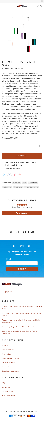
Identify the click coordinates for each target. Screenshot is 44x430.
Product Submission (9, 367)
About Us (5, 345)
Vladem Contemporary (31, 187)
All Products (16, 183)
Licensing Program (8, 362)
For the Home (33, 183)
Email (8, 259)
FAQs (4, 383)
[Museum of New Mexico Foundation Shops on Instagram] (8, 292)
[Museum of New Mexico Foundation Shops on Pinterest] (6, 292)
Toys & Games (18, 187)
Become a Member (8, 350)
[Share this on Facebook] (9, 175)
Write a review (22, 213)
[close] (42, 1)
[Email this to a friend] (20, 175)
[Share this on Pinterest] (15, 175)
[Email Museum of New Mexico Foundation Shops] (11, 292)
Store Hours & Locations (10, 371)
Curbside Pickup (7, 391)
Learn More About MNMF (10, 358)
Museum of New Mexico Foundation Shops (24, 411)
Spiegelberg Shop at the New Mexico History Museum (20, 327)
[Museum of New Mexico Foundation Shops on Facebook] (3, 292)
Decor (24, 183)
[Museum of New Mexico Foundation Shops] (22, 6)
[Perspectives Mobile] (22, 34)
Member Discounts (8, 396)
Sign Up (22, 269)
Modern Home (7, 187)
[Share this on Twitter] (4, 175)
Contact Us (6, 387)
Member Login (7, 354)
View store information (12, 168)
